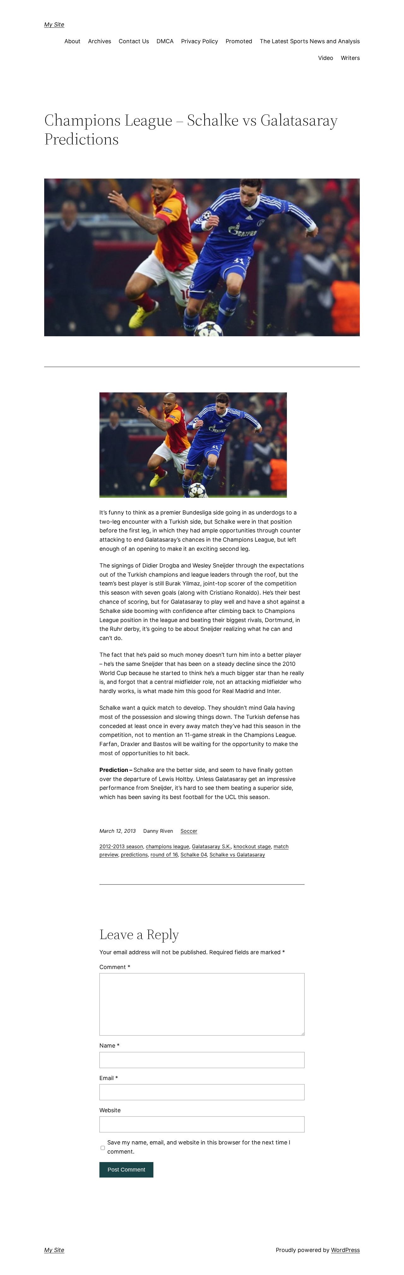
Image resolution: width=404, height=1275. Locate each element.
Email (108, 1078)
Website (110, 1110)
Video (325, 58)
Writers (350, 58)
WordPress (345, 1250)
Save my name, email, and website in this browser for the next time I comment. (198, 1147)
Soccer (189, 831)
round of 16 (164, 854)
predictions (134, 854)
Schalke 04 (194, 854)
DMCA (165, 41)
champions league (167, 846)
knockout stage (252, 846)
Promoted (239, 41)
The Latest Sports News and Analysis (310, 41)
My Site (54, 24)
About (72, 41)
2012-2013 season (121, 846)
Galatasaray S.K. (211, 846)
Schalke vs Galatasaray (237, 854)
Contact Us (134, 41)
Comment (114, 967)
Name (109, 1045)
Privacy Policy (199, 41)
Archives (99, 41)
